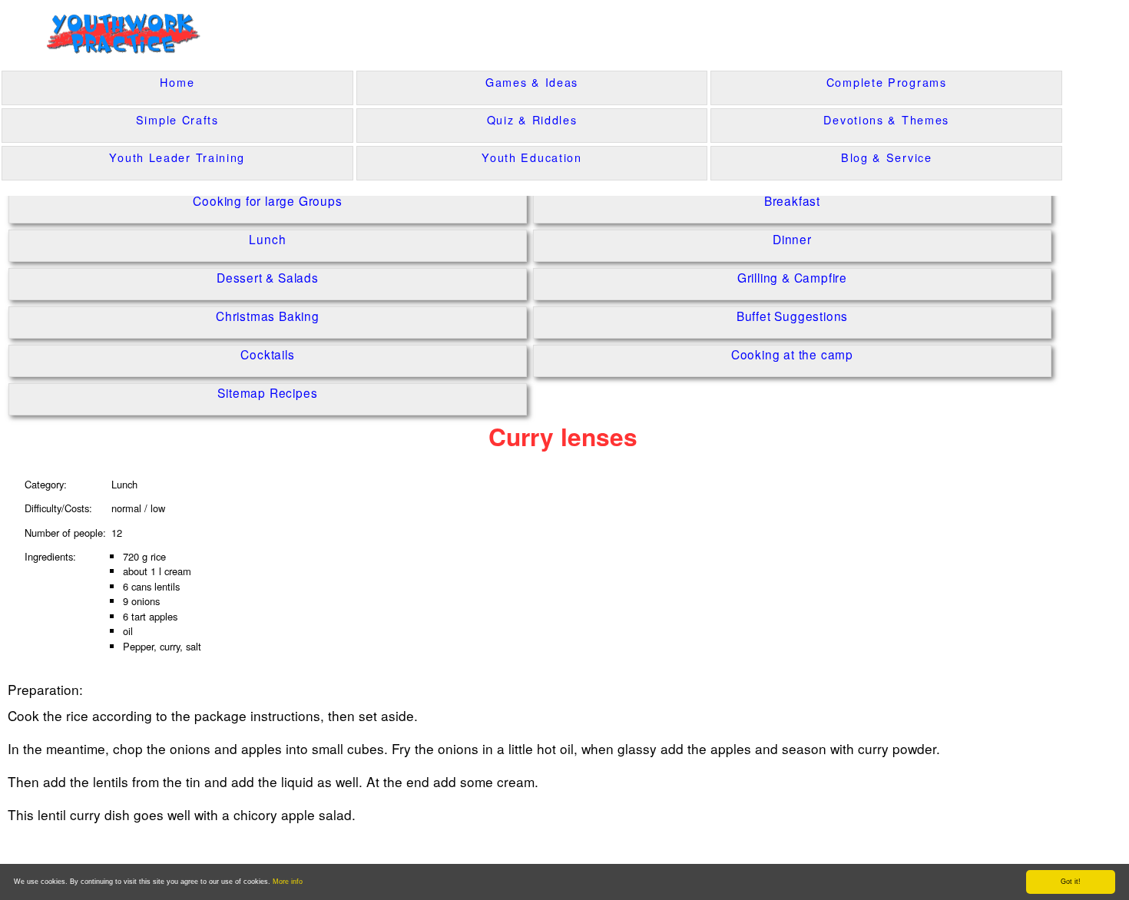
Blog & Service (886, 157)
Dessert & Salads (268, 277)
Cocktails (267, 354)
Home (177, 82)
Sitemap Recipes (267, 392)
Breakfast (792, 200)
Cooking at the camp (792, 354)
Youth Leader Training (177, 157)
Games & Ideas (531, 82)
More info (288, 881)
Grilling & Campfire (792, 277)
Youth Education (532, 157)
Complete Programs (886, 82)
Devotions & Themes (886, 119)
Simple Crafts (177, 119)
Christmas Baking (267, 315)
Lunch (267, 238)
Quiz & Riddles (532, 119)
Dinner (792, 238)
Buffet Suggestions (792, 315)
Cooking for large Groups (267, 200)
